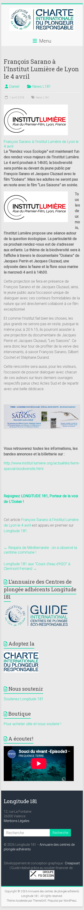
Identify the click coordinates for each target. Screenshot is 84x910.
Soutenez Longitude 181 (24, 699)
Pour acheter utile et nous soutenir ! (32, 724)
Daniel (14, 86)
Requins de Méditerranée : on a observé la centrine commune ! (40, 550)
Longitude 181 (15, 531)
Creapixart (72, 863)
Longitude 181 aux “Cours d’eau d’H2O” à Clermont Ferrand (37, 566)
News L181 (41, 86)
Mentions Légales (16, 821)
